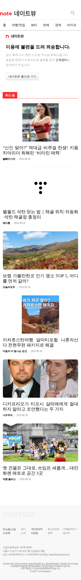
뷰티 (34, 25)
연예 (46, 25)
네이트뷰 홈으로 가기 (22, 76)
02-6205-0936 (14, 554)
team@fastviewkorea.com (59, 554)
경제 (58, 25)
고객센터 (61, 60)
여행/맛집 (18, 25)
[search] (73, 12)
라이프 (71, 25)
